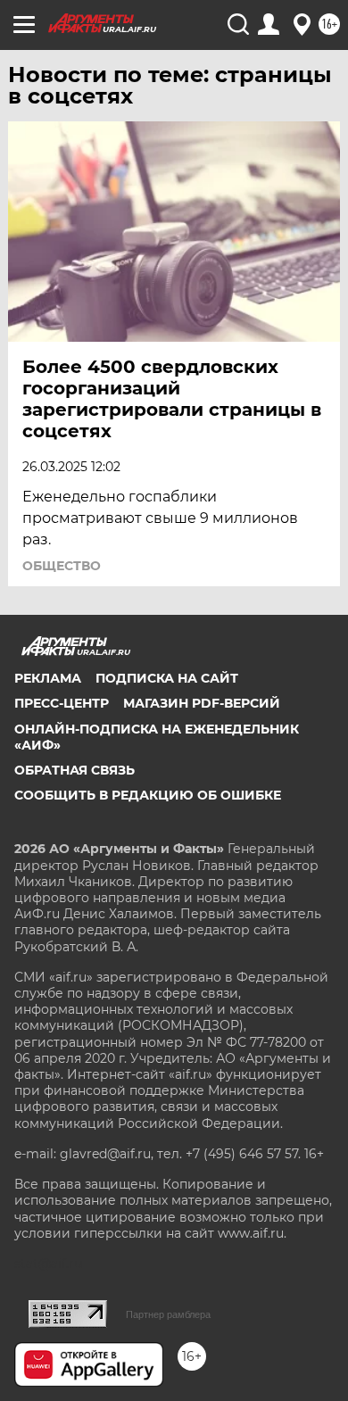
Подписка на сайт (166, 678)
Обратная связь (74, 770)
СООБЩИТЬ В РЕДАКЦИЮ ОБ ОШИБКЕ (147, 795)
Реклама (47, 678)
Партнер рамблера (168, 1314)
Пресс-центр (61, 703)
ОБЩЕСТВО (61, 566)
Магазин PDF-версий (201, 703)
